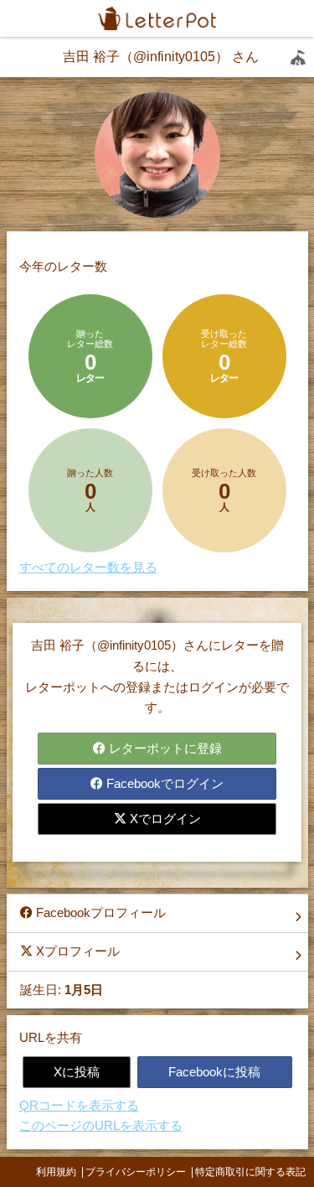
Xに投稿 (77, 1072)
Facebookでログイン (163, 783)
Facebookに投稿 (214, 1072)
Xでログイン (163, 818)
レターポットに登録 (164, 748)
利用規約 (56, 1172)
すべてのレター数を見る (88, 567)
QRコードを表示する (79, 1105)
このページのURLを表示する (101, 1125)
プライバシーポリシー (135, 1172)
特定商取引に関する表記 (250, 1172)
